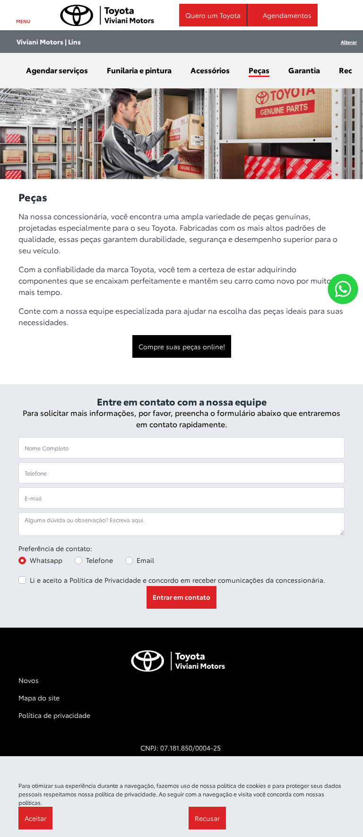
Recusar (207, 818)
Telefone (99, 560)
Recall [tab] (350, 69)
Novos (28, 680)
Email (145, 560)
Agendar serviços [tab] (57, 69)
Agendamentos (287, 15)
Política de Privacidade (105, 580)
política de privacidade (125, 794)
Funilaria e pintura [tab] (139, 69)
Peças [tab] (259, 69)
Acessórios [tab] (210, 69)
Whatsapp (46, 560)
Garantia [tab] (304, 69)
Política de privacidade (54, 715)
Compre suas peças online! (181, 346)
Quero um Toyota (213, 15)
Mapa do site (39, 697)
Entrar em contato (181, 597)
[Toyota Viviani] (107, 15)
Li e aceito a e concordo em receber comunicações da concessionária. (177, 580)
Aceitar (35, 818)
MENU (23, 21)
